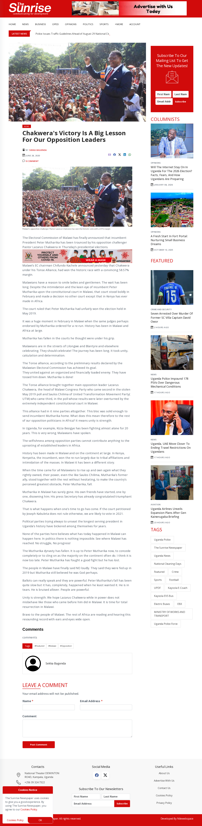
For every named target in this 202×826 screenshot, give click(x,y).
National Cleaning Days (167, 563)
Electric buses (162, 604)
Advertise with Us (164, 780)
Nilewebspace (185, 818)
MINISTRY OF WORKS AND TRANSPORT (169, 613)
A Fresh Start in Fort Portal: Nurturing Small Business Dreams (169, 240)
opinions (71, 24)
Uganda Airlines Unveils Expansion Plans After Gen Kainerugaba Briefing (168, 513)
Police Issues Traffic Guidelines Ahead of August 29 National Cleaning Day (79, 33)
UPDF (157, 588)
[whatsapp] (129, 154)
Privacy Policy (164, 803)
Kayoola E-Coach (177, 588)
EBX (179, 604)
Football (174, 580)
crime (175, 572)
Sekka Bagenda (38, 150)
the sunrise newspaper (168, 547)
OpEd (55, 24)
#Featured (39, 645)
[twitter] (119, 154)
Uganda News (162, 555)
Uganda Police (162, 539)
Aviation (155, 504)
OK (40, 820)
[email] (109, 154)
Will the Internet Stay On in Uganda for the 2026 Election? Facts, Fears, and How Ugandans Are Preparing (171, 173)
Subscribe (180, 101)
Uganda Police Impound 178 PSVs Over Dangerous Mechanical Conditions (169, 382)
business (40, 24)
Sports (104, 24)
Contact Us (164, 788)
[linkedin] (124, 154)
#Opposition (66, 645)
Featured (159, 572)
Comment (29, 716)
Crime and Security (161, 309)
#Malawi (52, 645)
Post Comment (38, 744)
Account (134, 24)
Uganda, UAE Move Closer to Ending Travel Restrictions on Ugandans (171, 447)
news (25, 24)
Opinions (156, 162)
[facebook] (114, 154)
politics (88, 24)
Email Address (91, 701)
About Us (164, 773)
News (153, 374)
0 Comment (32, 161)
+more (119, 24)
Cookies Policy (164, 795)
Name (27, 701)
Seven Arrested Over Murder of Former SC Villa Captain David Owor (172, 317)
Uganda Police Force (166, 624)
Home (12, 24)
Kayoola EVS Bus (163, 596)
